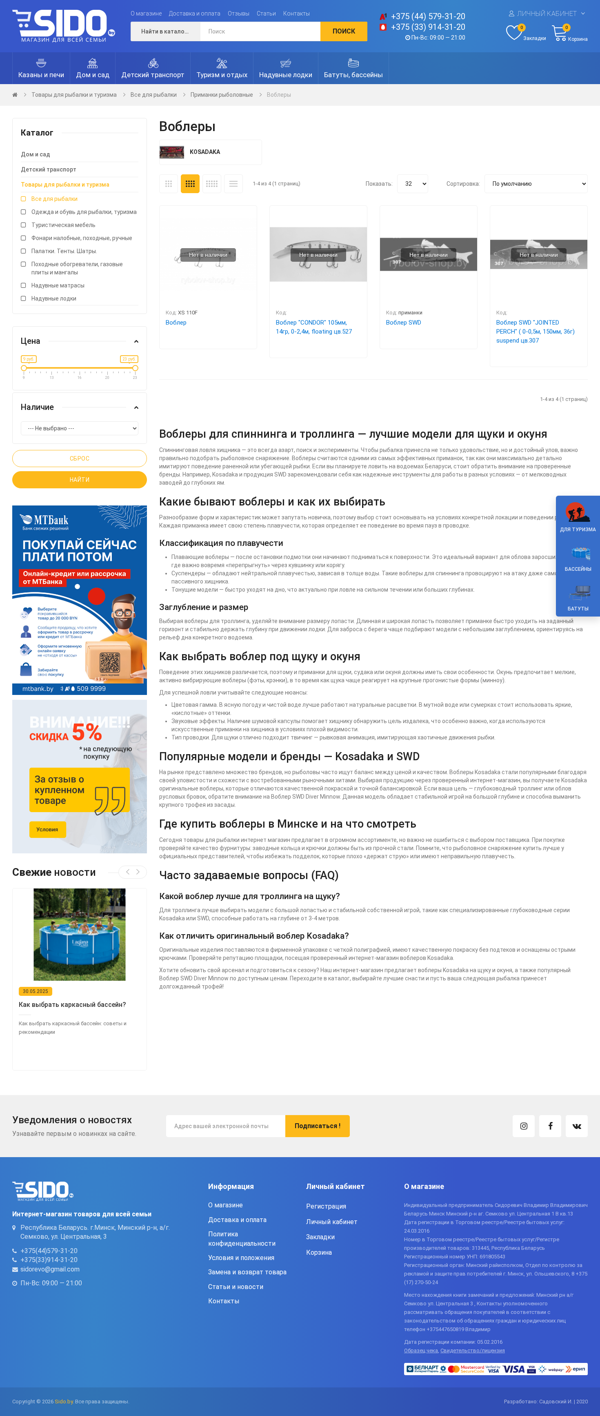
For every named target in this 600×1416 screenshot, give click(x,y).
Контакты (296, 13)
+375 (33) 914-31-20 (428, 27)
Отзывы (238, 13)
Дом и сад (35, 154)
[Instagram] (524, 1126)
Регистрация (326, 1206)
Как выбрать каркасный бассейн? (72, 1005)
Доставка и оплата (194, 13)
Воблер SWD (403, 322)
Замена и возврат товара (247, 1272)
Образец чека (421, 1350)
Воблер (176, 322)
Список (233, 183)
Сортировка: (463, 183)
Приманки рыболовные (222, 94)
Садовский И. (556, 1401)
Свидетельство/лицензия (472, 1350)
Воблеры (279, 94)
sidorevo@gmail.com (50, 1269)
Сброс (80, 458)
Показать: (379, 183)
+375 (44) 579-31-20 (428, 16)
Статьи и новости (235, 1287)
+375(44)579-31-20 (49, 1251)
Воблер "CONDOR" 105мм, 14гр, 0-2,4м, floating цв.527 (314, 327)
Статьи (266, 13)
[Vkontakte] (577, 1126)
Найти (80, 479)
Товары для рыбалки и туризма (74, 94)
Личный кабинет (547, 14)
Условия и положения (241, 1258)
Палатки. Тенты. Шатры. (64, 251)
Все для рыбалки (154, 94)
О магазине (146, 13)
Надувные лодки (53, 298)
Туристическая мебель (63, 225)
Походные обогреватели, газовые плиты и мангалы (77, 268)
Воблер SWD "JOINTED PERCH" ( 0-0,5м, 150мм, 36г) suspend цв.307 (535, 331)
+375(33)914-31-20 (49, 1260)
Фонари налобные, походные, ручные (81, 238)
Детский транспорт (48, 169)
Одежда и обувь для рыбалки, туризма (84, 212)
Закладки (320, 1237)
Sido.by (64, 1401)
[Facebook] (550, 1126)
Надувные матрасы (57, 285)
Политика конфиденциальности (242, 1238)
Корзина (319, 1252)
